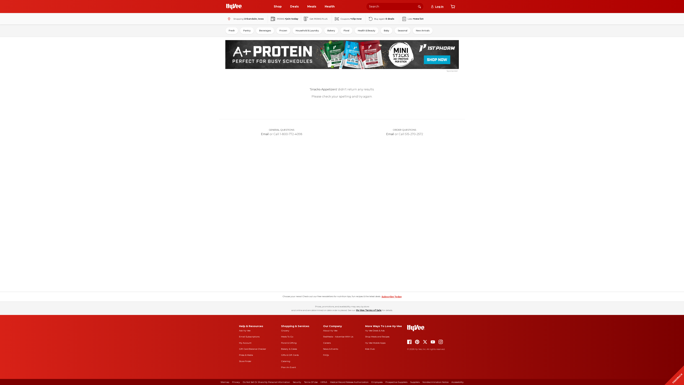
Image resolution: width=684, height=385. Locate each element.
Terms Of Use (311, 382)
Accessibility (457, 382)
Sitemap (225, 382)
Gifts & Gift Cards (290, 355)
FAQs (326, 355)
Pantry (247, 30)
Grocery (285, 330)
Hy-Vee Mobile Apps (375, 343)
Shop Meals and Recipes (377, 336)
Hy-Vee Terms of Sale (369, 310)
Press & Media (246, 355)
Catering (285, 361)
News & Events (330, 349)
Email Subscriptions (249, 336)
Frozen (283, 30)
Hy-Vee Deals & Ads (375, 330)
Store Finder (245, 361)
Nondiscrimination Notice (436, 382)
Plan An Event (288, 367)
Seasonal (402, 30)
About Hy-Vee (330, 330)
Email (265, 134)
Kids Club (370, 349)
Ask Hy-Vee (244, 330)
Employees (377, 382)
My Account (245, 343)
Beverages (265, 30)
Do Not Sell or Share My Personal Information (266, 382)
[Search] (419, 6)
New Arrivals (422, 30)
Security (297, 382)
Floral (346, 30)
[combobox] (395, 6)
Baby (386, 30)
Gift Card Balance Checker (252, 349)
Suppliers (415, 382)
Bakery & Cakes (289, 349)
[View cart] (453, 6)
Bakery (331, 30)
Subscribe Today (392, 296)
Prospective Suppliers (396, 382)
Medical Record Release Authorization (349, 382)
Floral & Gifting (289, 343)
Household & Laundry (307, 30)
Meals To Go (287, 336)
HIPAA (323, 382)
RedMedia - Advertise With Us (338, 336)
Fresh (232, 30)
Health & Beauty (366, 30)
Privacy (236, 382)
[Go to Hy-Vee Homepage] (234, 6)
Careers (327, 343)
